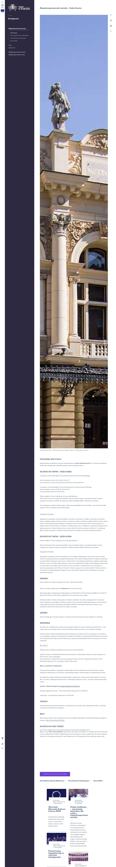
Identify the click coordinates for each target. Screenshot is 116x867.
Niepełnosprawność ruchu (17, 54)
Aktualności (12, 48)
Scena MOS (13, 41)
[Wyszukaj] (2, 749)
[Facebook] (111, 15)
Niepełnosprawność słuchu (17, 52)
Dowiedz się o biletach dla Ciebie (55, 774)
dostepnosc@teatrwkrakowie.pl (70, 686)
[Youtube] (111, 26)
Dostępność (13, 19)
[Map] (74, 755)
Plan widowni (44, 645)
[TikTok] (111, 31)
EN (2, 2)
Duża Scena (13, 33)
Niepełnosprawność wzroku (17, 28)
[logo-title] (19, 10)
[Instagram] (111, 20)
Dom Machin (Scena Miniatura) (19, 35)
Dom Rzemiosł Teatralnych (18, 38)
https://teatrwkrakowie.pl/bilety (55, 720)
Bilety (10, 45)
